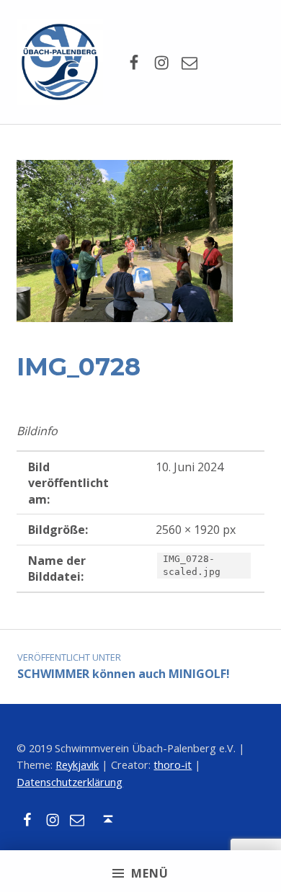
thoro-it (172, 765)
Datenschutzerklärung (69, 782)
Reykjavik (77, 765)
